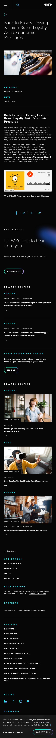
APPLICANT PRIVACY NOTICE (17, 654)
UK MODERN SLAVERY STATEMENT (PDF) (22, 663)
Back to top (11, 551)
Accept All (43, 732)
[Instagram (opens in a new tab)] (20, 701)
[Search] (18, 5)
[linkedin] (24, 213)
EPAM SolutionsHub (37, 594)
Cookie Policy (44, 725)
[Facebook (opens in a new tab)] (13, 701)
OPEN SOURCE (10, 634)
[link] (39, 213)
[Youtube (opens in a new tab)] (28, 701)
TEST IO (7, 574)
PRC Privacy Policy (14, 644)
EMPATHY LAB (10, 569)
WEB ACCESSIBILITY (13, 659)
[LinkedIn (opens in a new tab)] (5, 701)
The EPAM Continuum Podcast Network (27, 196)
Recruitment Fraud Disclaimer (20, 668)
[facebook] (16, 213)
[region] (28, 726)
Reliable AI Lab (11, 579)
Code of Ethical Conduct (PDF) (20, 673)
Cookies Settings (13, 732)
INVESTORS (9, 629)
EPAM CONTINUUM (12, 564)
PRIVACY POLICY (12, 639)
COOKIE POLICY (11, 649)
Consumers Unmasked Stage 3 (36, 157)
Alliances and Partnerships (34, 610)
